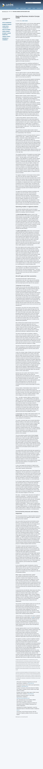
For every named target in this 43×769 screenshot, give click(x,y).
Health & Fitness (6, 29)
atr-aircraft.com (31, 683)
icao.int (18, 710)
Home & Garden (6, 31)
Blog (34, 8)
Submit (29, 8)
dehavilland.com (25, 686)
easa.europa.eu (31, 693)
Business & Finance (6, 24)
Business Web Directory (8, 5)
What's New (23, 8)
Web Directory (5, 11)
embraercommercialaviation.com (23, 698)
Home (17, 8)
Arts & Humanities (6, 22)
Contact (39, 8)
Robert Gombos (25, 20)
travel (33, 617)
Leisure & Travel (6, 36)
